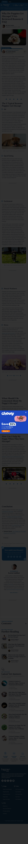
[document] (14, 422)
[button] (26, 412)
